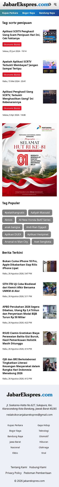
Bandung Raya (47, 12)
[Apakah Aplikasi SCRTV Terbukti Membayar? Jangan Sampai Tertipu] (49, 66)
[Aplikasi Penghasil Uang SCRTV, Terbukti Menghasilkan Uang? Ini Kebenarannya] (49, 97)
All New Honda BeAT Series (35, 220)
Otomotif (43, 436)
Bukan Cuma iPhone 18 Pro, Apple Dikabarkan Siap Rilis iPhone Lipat (20, 264)
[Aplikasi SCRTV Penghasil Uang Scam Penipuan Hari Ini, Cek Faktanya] (49, 36)
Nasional (15, 447)
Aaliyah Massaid (40, 212)
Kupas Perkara (10, 12)
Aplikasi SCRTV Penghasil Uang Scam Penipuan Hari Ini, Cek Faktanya (21, 35)
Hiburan (43, 441)
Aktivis (8, 220)
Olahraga (44, 447)
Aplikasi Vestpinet (37, 234)
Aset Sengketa (42, 241)
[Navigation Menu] (55, 5)
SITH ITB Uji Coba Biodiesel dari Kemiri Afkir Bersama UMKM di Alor (19, 287)
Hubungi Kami (37, 467)
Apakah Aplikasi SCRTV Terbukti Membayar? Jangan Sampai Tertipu (20, 65)
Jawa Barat (15, 441)
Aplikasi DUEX (13, 234)
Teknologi (44, 430)
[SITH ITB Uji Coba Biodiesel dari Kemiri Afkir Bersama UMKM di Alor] (49, 289)
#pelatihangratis (14, 212)
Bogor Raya (28, 12)
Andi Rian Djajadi (36, 227)
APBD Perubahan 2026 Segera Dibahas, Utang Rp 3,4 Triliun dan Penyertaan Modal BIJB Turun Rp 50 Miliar (21, 312)
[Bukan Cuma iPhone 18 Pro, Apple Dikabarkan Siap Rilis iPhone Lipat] (49, 266)
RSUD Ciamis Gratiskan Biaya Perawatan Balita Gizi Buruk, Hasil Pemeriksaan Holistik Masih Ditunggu (21, 338)
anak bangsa (12, 227)
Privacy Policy (14, 473)
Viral (43, 452)
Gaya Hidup (44, 425)
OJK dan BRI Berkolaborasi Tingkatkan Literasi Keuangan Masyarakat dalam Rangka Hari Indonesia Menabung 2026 (21, 366)
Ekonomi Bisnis (12, 44)
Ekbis (15, 452)
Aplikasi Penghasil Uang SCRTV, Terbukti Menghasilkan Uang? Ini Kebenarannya (18, 97)
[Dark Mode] (49, 5)
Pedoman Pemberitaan (37, 473)
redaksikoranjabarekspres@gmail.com (29, 414)
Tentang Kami (19, 467)
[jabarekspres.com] (25, 4)
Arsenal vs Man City (16, 241)
